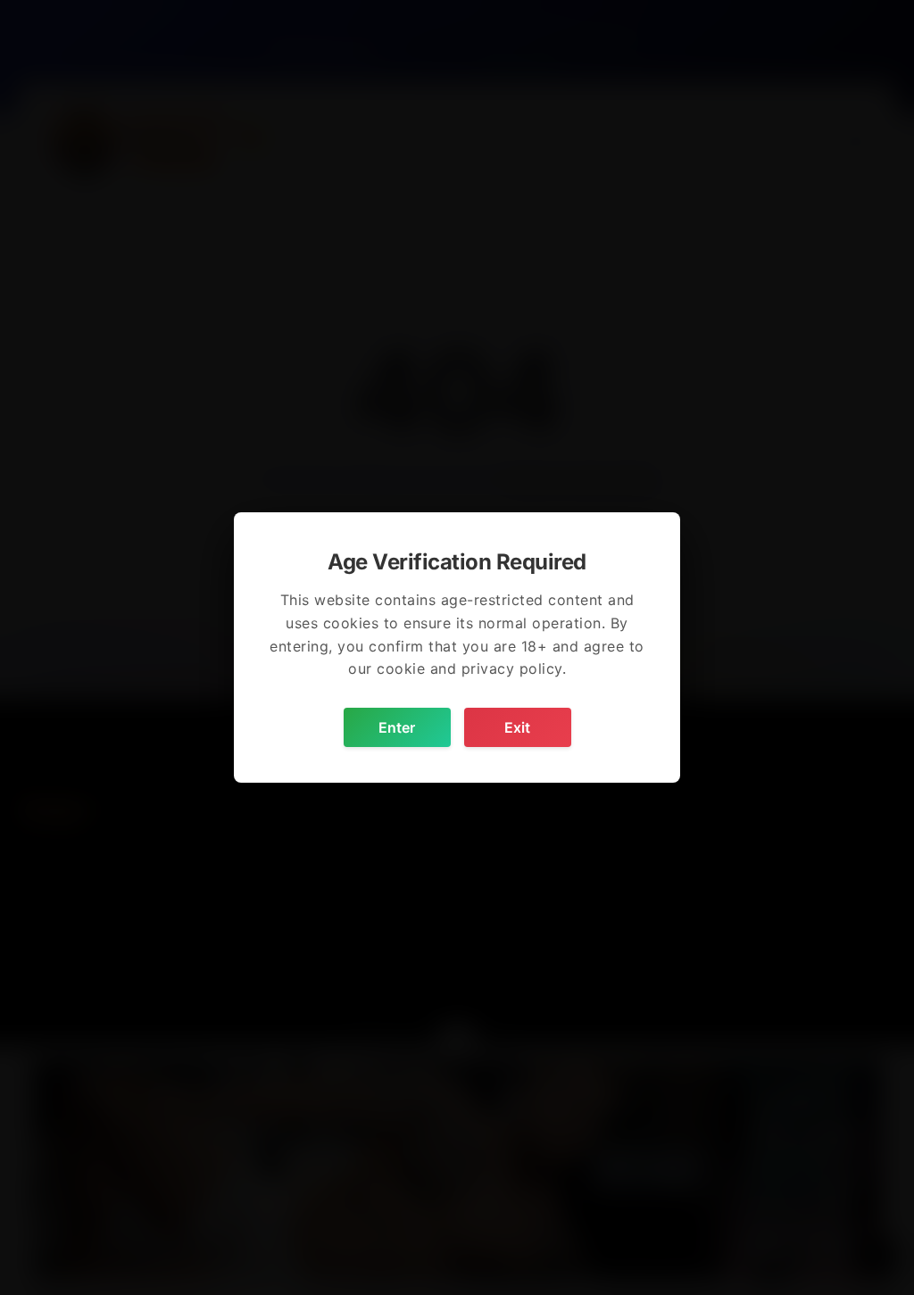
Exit (517, 727)
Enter (396, 727)
